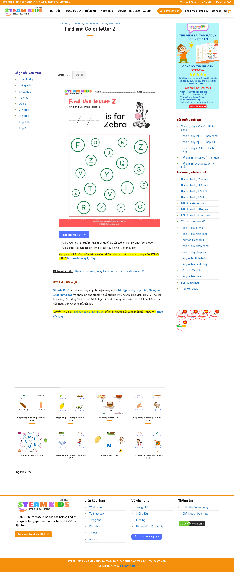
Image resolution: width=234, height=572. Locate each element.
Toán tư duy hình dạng (194, 234)
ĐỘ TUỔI (55, 11)
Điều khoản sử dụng (195, 507)
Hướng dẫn (206, 2)
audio (141, 271)
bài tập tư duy (127, 290)
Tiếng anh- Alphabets (194, 258)
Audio (22, 103)
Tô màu (23, 97)
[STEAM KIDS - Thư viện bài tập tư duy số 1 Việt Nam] (24, 11)
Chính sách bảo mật (195, 513)
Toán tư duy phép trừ (193, 252)
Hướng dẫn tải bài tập (150, 526)
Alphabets (76, 24)
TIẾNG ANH (91, 11)
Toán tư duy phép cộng (195, 246)
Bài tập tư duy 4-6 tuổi (194, 185)
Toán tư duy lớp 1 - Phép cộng (199, 136)
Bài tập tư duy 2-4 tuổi (194, 179)
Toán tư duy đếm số (193, 227)
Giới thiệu (142, 513)
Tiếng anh (114, 24)
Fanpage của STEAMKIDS (88, 311)
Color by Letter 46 (95, 24)
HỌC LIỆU (134, 11)
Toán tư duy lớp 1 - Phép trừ (198, 142)
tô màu (119, 271)
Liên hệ (140, 520)
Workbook (95, 507)
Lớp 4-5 (24, 128)
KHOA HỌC (107, 11)
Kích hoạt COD (223, 2)
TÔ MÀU (121, 11)
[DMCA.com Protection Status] (191, 523)
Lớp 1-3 (24, 122)
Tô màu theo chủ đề (193, 221)
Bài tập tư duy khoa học (195, 215)
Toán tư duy (26, 79)
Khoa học (25, 91)
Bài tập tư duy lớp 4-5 (194, 197)
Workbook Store (188, 2)
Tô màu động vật (191, 270)
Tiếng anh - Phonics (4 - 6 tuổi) (200, 157)
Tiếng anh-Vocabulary (194, 264)
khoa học (108, 271)
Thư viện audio (190, 288)
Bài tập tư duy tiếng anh (195, 209)
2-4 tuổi (24, 110)
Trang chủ (142, 507)
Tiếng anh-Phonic (191, 276)
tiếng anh (95, 271)
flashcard (131, 271)
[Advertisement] (90, 56)
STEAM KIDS (61, 290)
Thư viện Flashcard (192, 240)
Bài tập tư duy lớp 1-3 (194, 191)
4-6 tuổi (64, 24)
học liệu (142, 290)
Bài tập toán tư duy (192, 203)
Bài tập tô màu (190, 282)
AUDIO (147, 11)
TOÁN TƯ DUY (74, 11)
